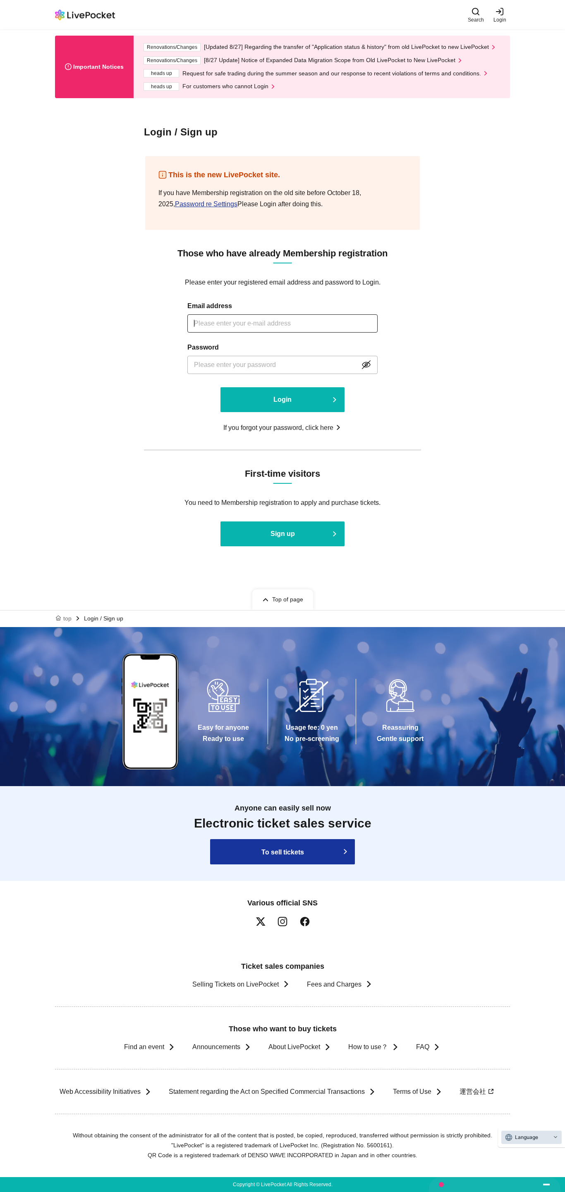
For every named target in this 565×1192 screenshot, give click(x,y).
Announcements (216, 1046)
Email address (209, 305)
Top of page (287, 599)
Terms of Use (412, 1091)
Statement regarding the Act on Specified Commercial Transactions (267, 1091)
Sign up (283, 533)
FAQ (422, 1046)
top (67, 618)
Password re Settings (206, 204)
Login (499, 19)
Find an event (144, 1046)
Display (366, 365)
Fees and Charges (334, 984)
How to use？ (368, 1046)
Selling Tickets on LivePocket (235, 984)
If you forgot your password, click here (278, 427)
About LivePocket (294, 1046)
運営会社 (473, 1091)
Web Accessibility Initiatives (100, 1091)
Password (203, 347)
